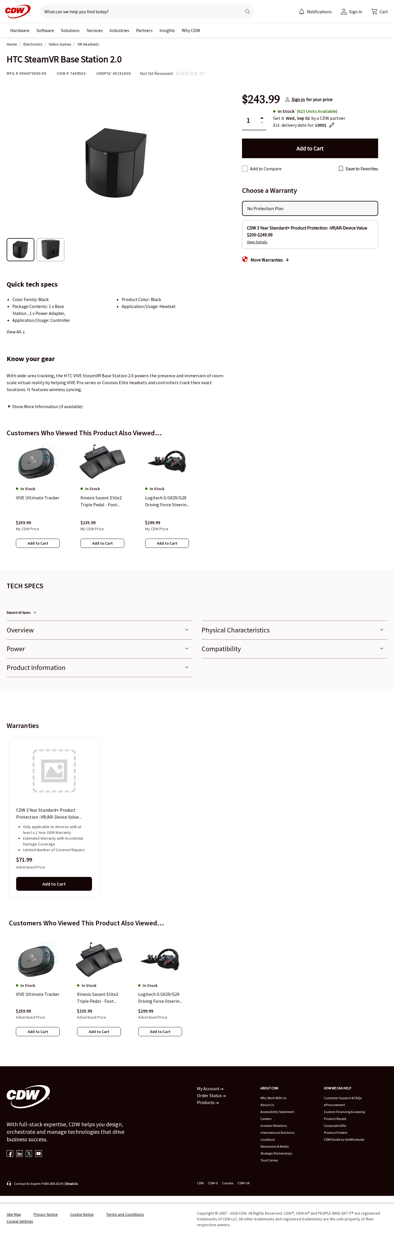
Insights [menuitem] (167, 30)
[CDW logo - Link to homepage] (16, 11)
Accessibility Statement (277, 1112)
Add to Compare (266, 168)
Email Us (71, 1183)
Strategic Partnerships (276, 1153)
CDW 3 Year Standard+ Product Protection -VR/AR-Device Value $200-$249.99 (47, 814)
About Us (267, 1105)
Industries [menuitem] (119, 30)
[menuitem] (302, 11)
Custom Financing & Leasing (344, 1112)
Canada (227, 1183)
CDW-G (213, 1183)
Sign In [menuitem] (355, 11)
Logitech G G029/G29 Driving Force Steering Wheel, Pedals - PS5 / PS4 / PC (160, 997)
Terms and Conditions (125, 1214)
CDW (200, 1183)
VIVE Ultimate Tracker (37, 994)
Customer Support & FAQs (343, 1098)
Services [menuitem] (95, 30)
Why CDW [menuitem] (191, 30)
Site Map (14, 1214)
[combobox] (138, 11)
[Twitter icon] (29, 1154)
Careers (265, 1118)
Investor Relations (273, 1125)
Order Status (210, 1095)
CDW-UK (244, 1183)
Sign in (298, 99)
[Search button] (247, 11)
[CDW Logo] (16, 11)
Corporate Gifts (335, 1125)
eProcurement (334, 1105)
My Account (208, 1088)
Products (206, 1102)
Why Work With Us (273, 1098)
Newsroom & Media (274, 1146)
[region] (197, 501)
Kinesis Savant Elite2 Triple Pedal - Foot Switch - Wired (97, 997)
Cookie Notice (82, 1214)
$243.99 (261, 99)
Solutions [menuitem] (70, 30)
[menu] (315, 11)
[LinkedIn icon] (19, 1154)
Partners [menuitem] (144, 30)
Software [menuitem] (45, 30)
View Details (257, 241)
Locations (267, 1139)
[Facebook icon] (10, 1154)
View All (14, 332)
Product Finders (335, 1132)
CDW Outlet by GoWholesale (344, 1139)
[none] (20, 30)
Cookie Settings (20, 1221)
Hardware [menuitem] (19, 30)
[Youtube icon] (38, 1154)
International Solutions (277, 1132)
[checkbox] (245, 168)
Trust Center (269, 1160)
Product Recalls (335, 1118)
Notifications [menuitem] (319, 11)
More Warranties (267, 260)
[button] (379, 11)
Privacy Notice (45, 1214)
